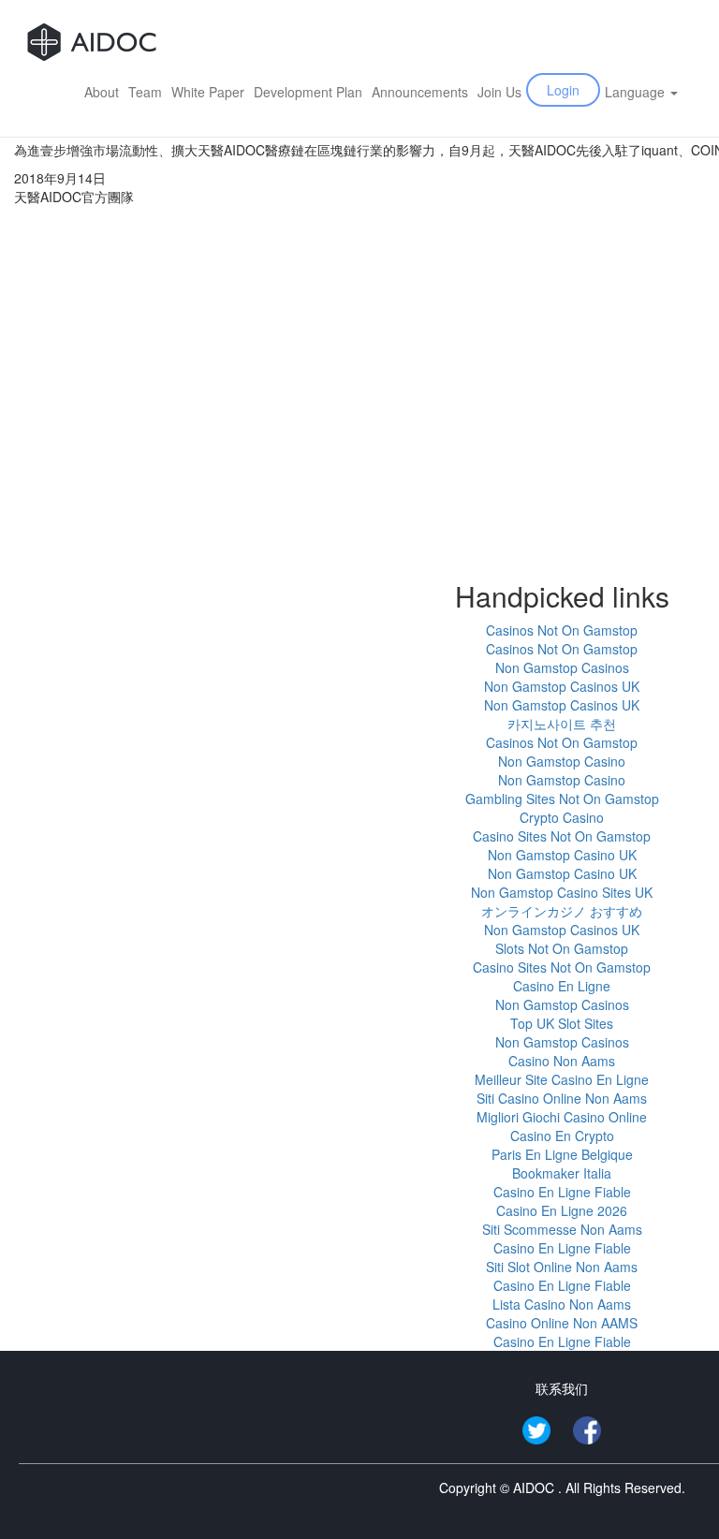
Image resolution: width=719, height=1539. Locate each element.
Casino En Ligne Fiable (562, 1191)
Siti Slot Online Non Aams (562, 1266)
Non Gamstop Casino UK (562, 854)
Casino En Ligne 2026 (561, 1210)
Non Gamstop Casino (561, 761)
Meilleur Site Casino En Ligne (562, 1079)
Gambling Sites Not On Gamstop (562, 798)
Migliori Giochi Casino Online (562, 1116)
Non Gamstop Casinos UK (561, 686)
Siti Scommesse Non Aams (562, 1229)
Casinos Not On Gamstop (562, 630)
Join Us (499, 91)
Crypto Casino (562, 817)
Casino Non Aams (561, 1060)
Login (563, 90)
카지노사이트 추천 (561, 723)
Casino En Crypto (562, 1135)
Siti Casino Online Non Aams (562, 1098)
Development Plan (308, 91)
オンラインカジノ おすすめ (561, 910)
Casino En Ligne (561, 985)
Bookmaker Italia (561, 1173)
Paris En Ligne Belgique (562, 1154)
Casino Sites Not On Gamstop (562, 836)
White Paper (207, 91)
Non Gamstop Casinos (562, 667)
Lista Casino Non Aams (561, 1304)
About (101, 91)
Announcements (420, 91)
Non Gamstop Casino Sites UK (562, 892)
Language (636, 91)
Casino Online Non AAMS (562, 1322)
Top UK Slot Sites (561, 1023)
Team (145, 91)
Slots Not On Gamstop (561, 948)
